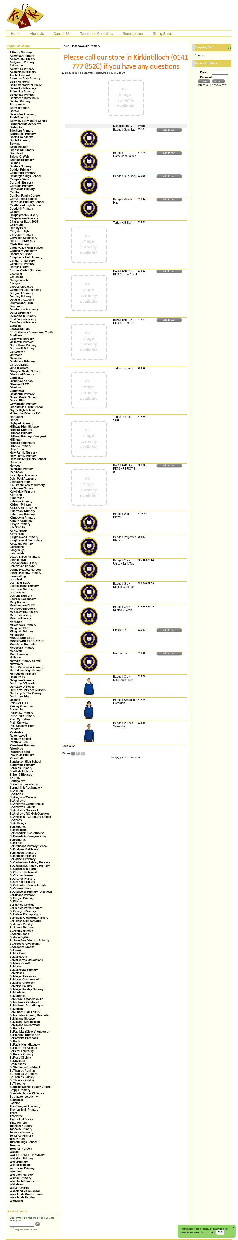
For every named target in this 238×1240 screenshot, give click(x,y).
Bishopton (16, 127)
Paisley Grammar (21, 706)
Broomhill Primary (22, 159)
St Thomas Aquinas (23, 1070)
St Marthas (17, 973)
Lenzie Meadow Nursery (26, 569)
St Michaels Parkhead (24, 1002)
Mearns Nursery (20, 615)
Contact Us (62, 34)
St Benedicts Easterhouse (27, 833)
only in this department (26, 1229)
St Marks (16, 966)
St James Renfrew (22, 927)
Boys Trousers (19, 146)
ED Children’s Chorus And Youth (31, 332)
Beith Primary (19, 117)
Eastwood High (20, 329)
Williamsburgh (19, 1187)
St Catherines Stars (23, 869)
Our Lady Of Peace (22, 686)
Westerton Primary (22, 1168)
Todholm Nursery (21, 1126)
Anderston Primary (22, 59)
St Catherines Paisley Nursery (30, 862)
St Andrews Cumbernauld (27, 804)
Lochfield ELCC (20, 582)
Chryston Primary (21, 234)
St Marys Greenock (22, 982)
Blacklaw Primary (21, 130)
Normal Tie (120, 653)
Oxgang (15, 699)
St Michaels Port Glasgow (26, 1005)
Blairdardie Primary (23, 133)
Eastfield (15, 325)
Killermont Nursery (22, 511)
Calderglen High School (25, 176)
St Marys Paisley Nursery (27, 989)
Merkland (16, 621)
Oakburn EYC (19, 677)
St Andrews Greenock (24, 810)
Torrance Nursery (21, 1132)
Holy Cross (17, 449)
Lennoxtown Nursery (23, 563)
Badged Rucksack (124, 176)
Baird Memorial (20, 81)
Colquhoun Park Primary (26, 257)
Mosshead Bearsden (23, 644)
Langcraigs (17, 550)
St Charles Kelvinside (24, 872)
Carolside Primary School (27, 202)
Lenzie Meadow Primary (25, 573)
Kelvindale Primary (22, 491)
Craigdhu (16, 273)
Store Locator (133, 34)
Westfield (16, 1171)
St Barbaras (18, 826)
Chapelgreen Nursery (24, 215)
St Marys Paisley (21, 986)
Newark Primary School (25, 660)
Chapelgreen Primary (24, 218)
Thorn (13, 1113)
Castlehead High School (25, 205)
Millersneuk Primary (23, 625)
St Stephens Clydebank (25, 1067)
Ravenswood (18, 735)
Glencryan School (21, 381)
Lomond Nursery (21, 595)
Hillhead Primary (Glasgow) (28, 436)
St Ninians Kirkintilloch (25, 1021)
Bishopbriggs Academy (25, 124)
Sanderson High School (25, 761)
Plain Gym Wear (20, 719)
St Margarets (18, 956)
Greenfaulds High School (26, 407)
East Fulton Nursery (23, 319)
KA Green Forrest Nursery (27, 485)
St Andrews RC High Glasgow (29, 813)
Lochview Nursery (22, 589)
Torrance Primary (21, 1135)
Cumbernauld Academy (25, 290)
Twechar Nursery (21, 1148)
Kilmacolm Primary (22, 517)
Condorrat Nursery (22, 260)
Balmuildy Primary (22, 91)
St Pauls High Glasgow (25, 1044)
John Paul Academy (23, 478)
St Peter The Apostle (23, 1047)
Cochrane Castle (21, 254)
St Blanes (16, 843)
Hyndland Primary (22, 468)
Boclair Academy (21, 137)
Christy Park (18, 228)
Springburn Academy (24, 784)
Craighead (16, 277)
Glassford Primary (22, 374)
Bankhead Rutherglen (24, 98)
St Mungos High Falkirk (25, 1012)
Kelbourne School (21, 488)
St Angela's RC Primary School (30, 817)
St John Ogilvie (20, 937)
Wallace (15, 1152)
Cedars (15, 212)
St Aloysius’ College (23, 797)
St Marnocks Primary (24, 969)
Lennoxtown (18, 560)
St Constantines (20, 888)
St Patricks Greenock (24, 1038)
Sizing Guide (162, 34)
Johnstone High (20, 482)
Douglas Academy (22, 299)
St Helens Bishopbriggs (25, 914)
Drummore (17, 306)
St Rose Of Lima (20, 1057)
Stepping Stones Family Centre (30, 1087)
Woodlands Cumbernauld (26, 1194)
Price (141, 126)
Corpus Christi (19, 267)
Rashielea (16, 732)
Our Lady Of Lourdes (23, 683)
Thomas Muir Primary (24, 1109)
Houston (15, 462)
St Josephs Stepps (22, 947)
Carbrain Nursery (21, 182)
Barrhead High (19, 107)
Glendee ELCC (19, 384)
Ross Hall (16, 758)
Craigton (15, 283)
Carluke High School (23, 199)
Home (15, 34)
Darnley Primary (21, 296)
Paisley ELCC (19, 703)
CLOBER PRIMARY (22, 241)
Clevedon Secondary (23, 238)
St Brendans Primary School (28, 846)
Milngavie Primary (22, 631)
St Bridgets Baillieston (24, 849)
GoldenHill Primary (22, 394)
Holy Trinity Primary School (28, 459)
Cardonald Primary (22, 189)
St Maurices (18, 995)
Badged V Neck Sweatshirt (123, 724)
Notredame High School (25, 670)
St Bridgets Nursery (23, 852)
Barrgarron (17, 104)
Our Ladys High (20, 696)
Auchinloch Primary (23, 72)
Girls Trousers (19, 368)
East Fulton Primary (23, 322)
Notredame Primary (23, 673)
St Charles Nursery (22, 878)
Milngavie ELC (19, 628)
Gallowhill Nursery (22, 338)
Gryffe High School (22, 410)
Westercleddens (20, 1165)
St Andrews (17, 800)
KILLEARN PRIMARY (24, 508)
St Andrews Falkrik (22, 807)
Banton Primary (20, 101)
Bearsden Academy (23, 114)
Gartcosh (16, 355)
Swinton (15, 1103)
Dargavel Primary (21, 293)
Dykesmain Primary (23, 316)
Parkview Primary (21, 712)
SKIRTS (15, 778)
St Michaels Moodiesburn (26, 999)
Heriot (14, 420)
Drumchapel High (21, 303)
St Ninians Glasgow (22, 1018)
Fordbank (16, 335)
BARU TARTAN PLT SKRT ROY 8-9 (124, 469)
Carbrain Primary (21, 185)
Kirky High (17, 534)
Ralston (15, 729)
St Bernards (18, 839)
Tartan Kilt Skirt (122, 222)
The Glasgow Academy (25, 1106)
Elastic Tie (119, 630)
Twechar (15, 1145)
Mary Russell (18, 602)
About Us (37, 34)
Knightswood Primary (24, 537)
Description (121, 126)
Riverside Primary (22, 755)
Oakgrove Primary (22, 680)
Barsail (14, 111)
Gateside (16, 358)
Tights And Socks (21, 1119)
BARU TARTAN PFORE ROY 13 (123, 321)
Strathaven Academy (24, 1096)
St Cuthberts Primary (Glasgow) (31, 891)
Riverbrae (16, 748)
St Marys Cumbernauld (25, 979)
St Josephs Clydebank (25, 943)
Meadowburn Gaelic (23, 608)
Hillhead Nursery (21, 429)
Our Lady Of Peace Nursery (28, 690)
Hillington (16, 439)
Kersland (16, 495)
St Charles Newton (22, 875)
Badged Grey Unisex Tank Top (123, 562)
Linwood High (18, 576)
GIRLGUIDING (19, 364)
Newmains (17, 664)
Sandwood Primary (22, 764)
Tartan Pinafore (122, 368)
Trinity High (17, 1139)
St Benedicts (18, 830)
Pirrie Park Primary (22, 716)
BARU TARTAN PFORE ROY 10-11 (125, 273)
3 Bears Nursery (21, 52)
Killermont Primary (22, 514)
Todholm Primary (21, 1129)
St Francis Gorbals (22, 904)
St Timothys (18, 1083)
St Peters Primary (21, 1054)
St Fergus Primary (22, 898)
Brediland (16, 153)
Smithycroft (17, 781)
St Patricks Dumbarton (25, 1034)
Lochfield (16, 579)
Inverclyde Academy (23, 475)
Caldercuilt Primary (23, 172)
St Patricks (17, 1028)
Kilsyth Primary (20, 524)
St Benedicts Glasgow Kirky (28, 836)
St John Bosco (19, 934)
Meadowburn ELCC (22, 605)
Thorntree (16, 1116)
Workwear (16, 1200)
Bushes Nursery (21, 166)
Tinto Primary (19, 1122)
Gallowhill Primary (22, 342)
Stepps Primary (20, 1090)
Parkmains (17, 709)
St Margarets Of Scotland (26, 960)
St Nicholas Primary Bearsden (30, 1015)
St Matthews (18, 992)
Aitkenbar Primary (22, 55)
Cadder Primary (20, 169)
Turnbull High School (23, 1142)
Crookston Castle (21, 286)
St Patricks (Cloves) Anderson (30, 1031)
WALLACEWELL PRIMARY (27, 1155)
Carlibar (15, 192)
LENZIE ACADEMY (22, 566)
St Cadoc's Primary (23, 859)
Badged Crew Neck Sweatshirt (123, 678)
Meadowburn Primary (24, 612)
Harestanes (17, 416)
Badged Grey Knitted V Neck (122, 608)
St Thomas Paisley (22, 1077)
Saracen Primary (21, 768)
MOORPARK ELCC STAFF (27, 641)
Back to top (69, 746)
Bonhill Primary (20, 140)
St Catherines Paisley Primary (30, 865)
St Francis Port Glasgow (26, 908)
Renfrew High (19, 742)
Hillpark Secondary (22, 442)
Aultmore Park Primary (25, 78)
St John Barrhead (21, 930)
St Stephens (18, 1064)
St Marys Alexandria (23, 976)
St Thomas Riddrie (22, 1080)
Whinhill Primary (20, 1178)
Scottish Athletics (21, 771)
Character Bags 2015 (24, 221)
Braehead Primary (22, 150)
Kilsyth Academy (21, 521)
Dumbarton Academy (24, 309)
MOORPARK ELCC (22, 638)
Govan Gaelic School (23, 397)
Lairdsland (17, 547)
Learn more (208, 1232)
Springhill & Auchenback (26, 787)
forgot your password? (212, 85)
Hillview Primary (20, 446)
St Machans (17, 953)
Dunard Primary (20, 312)
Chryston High (19, 231)
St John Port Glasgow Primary (30, 940)
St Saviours (17, 1060)
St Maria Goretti (20, 963)
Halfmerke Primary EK (25, 413)
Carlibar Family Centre (25, 195)
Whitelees (16, 1184)
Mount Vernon (19, 654)
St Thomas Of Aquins (24, 1074)
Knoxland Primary (22, 543)
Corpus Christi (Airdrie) (25, 270)
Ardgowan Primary (22, 62)
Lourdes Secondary (23, 599)
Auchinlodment (20, 75)
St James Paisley (21, 924)
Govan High (17, 400)
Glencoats (16, 377)
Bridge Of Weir (19, 156)
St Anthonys (18, 823)
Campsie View (19, 179)
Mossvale (16, 651)
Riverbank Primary (22, 745)
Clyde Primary (19, 244)
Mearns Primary (20, 618)
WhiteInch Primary (22, 1181)
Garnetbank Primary (23, 345)
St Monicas (17, 1008)
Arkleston (16, 65)
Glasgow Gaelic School (25, 371)
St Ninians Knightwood (25, 1025)
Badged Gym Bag (124, 129)
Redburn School (20, 738)
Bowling (15, 143)
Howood (15, 465)
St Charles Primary (22, 882)
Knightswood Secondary (26, 540)
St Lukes (15, 950)
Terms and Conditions (96, 34)
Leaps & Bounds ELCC (25, 556)
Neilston (15, 657)
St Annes (16, 820)
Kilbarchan (17, 498)
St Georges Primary (23, 911)
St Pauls (15, 1041)
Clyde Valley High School (26, 247)
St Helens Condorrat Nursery (29, 917)
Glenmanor (17, 390)
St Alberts (16, 794)
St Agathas (17, 791)
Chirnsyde (16, 225)
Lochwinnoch (18, 592)
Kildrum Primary (21, 504)
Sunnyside (17, 1100)
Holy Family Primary (23, 455)
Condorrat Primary (22, 264)
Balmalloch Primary (23, 88)
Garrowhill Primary (22, 348)
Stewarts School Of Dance (27, 1093)
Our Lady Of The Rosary (26, 693)
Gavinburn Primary (22, 361)
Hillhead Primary (21, 433)
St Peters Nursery (22, 1051)
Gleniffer (15, 387)
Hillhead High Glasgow (24, 426)
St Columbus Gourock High (28, 885)
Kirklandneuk (18, 530)
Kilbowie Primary (21, 501)
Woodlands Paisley (22, 1197)
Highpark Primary (21, 423)
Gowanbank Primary (23, 403)
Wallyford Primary (22, 1158)
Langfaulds (17, 553)
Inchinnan (16, 472)
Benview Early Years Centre (28, 120)
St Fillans (16, 901)
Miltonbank (17, 634)
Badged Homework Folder (124, 154)
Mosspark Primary (22, 647)
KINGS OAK (18, 527)
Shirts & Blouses (21, 774)
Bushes (15, 163)
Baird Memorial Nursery (26, 85)
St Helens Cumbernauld (25, 921)
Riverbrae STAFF (21, 751)
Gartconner (17, 351)
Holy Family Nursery (23, 452)
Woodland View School (25, 1191)
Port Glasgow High (22, 725)
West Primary (19, 1161)
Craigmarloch (19, 280)
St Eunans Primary (22, 895)
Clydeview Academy (23, 251)
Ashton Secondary (22, 68)
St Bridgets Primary (23, 856)
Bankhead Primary (22, 94)
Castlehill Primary (21, 208)
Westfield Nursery (22, 1174)
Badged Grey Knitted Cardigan (124, 585)
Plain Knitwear (19, 722)
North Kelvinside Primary (26, 667)
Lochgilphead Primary (24, 586)
